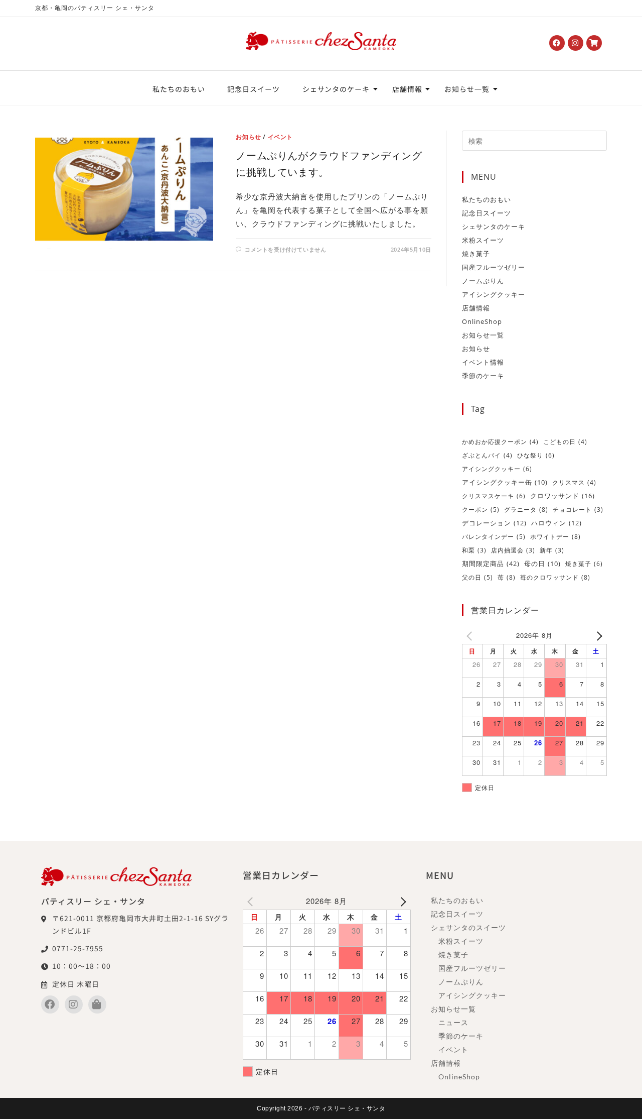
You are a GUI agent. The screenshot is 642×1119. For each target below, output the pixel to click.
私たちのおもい (178, 89)
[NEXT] (597, 635)
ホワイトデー (555, 536)
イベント (280, 137)
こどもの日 (565, 441)
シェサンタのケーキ (336, 89)
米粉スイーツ (483, 240)
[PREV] (471, 635)
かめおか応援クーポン (500, 441)
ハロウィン (556, 522)
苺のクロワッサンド (555, 577)
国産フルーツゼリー (493, 267)
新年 (552, 550)
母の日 (542, 564)
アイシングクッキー (493, 294)
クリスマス (574, 482)
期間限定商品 (491, 563)
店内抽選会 (513, 550)
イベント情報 (483, 362)
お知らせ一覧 (466, 89)
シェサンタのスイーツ (468, 927)
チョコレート (578, 509)
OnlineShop (482, 321)
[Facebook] (557, 43)
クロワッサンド (562, 495)
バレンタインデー (494, 536)
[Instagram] (575, 43)
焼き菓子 (476, 253)
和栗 (474, 550)
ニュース (453, 1022)
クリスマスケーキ (494, 496)
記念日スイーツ (253, 89)
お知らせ (248, 137)
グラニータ (526, 509)
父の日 (477, 577)
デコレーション (494, 522)
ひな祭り (536, 455)
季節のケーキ (483, 375)
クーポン (481, 509)
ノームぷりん (483, 280)
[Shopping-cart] (594, 43)
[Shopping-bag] (97, 1004)
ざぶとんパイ (487, 455)
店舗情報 (407, 89)
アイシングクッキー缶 (505, 482)
